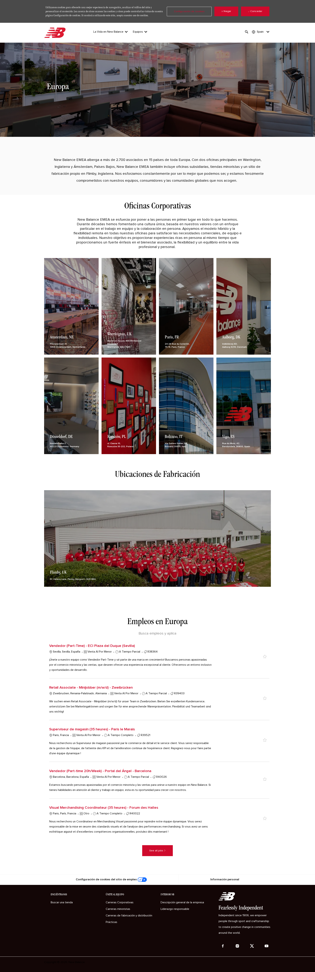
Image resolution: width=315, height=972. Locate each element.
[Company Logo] (55, 32)
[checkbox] (265, 656)
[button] (189, 11)
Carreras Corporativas (119, 902)
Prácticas (111, 922)
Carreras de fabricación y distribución (129, 915)
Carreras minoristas (118, 908)
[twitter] (252, 946)
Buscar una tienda (62, 902)
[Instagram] (237, 946)
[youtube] (266, 946)
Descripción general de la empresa (182, 902)
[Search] (246, 32)
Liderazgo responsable (175, 908)
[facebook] (222, 946)
